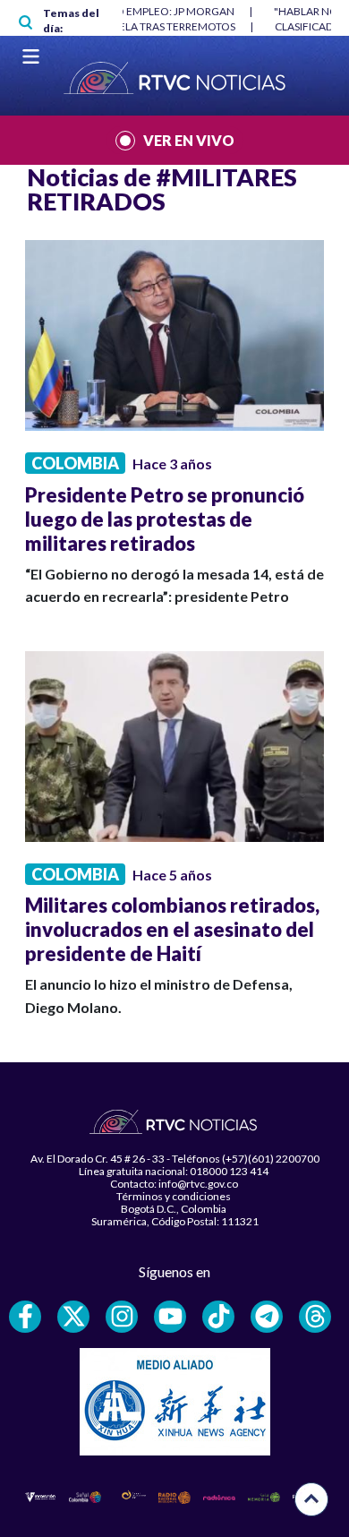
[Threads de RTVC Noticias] (315, 1317)
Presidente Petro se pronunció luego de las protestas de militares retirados (164, 519)
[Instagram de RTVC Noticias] (122, 1317)
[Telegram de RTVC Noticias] (267, 1317)
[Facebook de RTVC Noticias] (25, 1317)
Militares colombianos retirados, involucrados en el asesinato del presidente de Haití (172, 929)
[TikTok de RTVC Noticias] (218, 1317)
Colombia (75, 463)
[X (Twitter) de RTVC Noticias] (73, 1317)
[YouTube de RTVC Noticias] (170, 1317)
